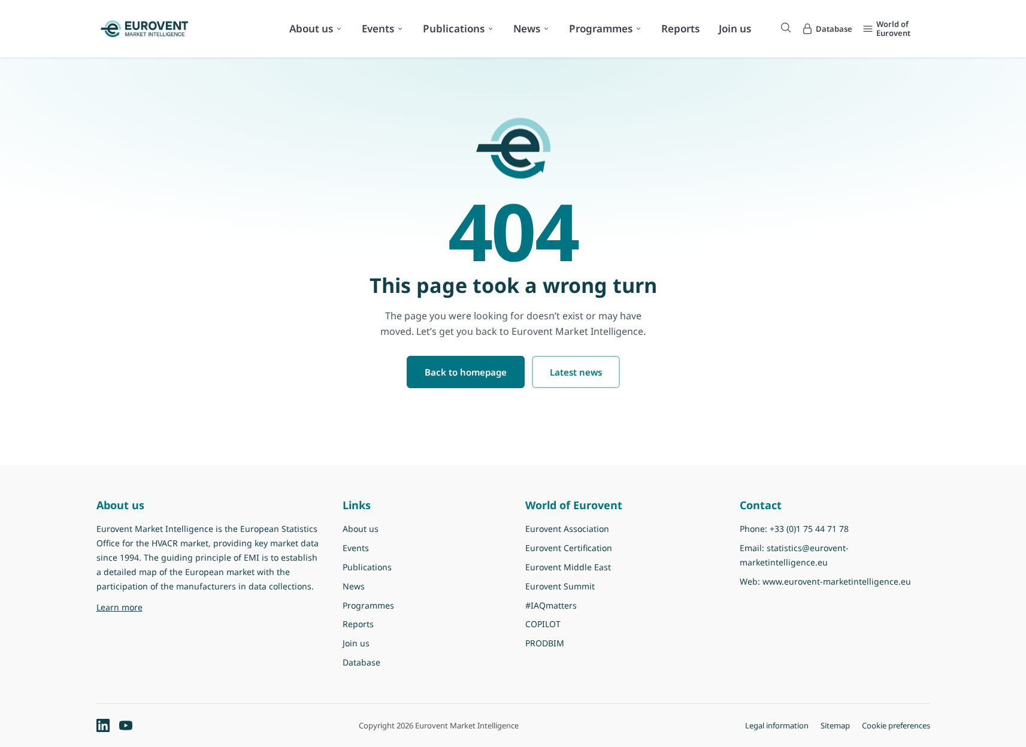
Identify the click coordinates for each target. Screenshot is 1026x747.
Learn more (190, 607)
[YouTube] (125, 725)
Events (378, 28)
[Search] (786, 28)
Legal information (777, 725)
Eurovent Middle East (568, 567)
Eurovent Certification (568, 548)
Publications (454, 28)
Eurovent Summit (560, 586)
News (526, 28)
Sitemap (835, 725)
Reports (680, 28)
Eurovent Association (567, 528)
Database (361, 662)
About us (311, 28)
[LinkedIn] (103, 725)
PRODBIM (544, 643)
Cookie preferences (896, 725)
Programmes (600, 28)
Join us (735, 28)
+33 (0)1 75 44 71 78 (809, 528)
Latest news (576, 372)
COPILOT (543, 624)
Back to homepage (466, 372)
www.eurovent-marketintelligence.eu (836, 581)
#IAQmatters (551, 605)
